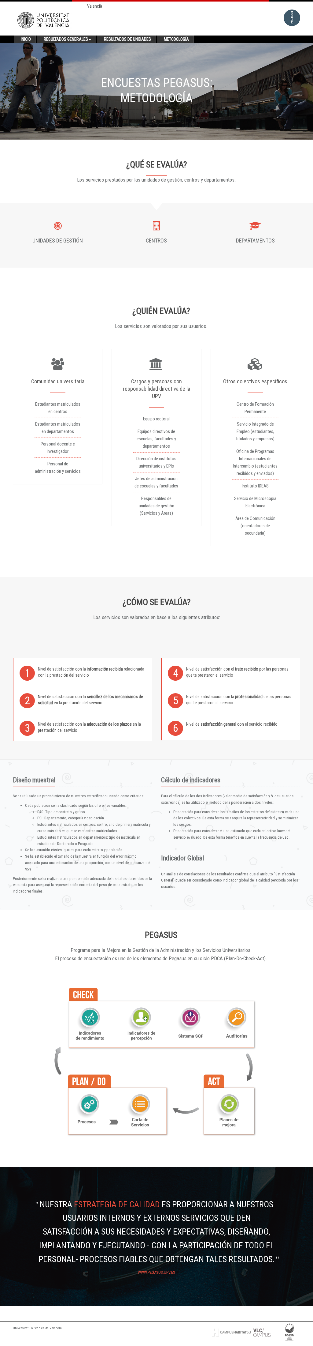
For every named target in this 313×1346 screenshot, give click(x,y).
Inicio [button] (26, 39)
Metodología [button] (176, 39)
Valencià (94, 6)
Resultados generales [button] (66, 39)
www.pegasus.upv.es (156, 1272)
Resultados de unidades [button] (127, 39)
